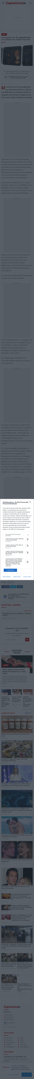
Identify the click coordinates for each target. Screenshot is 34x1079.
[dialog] (17, 539)
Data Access (16, 576)
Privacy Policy (27, 576)
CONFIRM (10, 570)
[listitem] (17, 535)
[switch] (27, 539)
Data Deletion (7, 576)
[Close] (30, 502)
